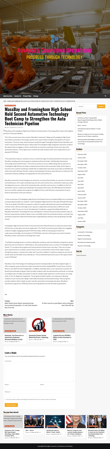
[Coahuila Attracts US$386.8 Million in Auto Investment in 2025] (63, 325)
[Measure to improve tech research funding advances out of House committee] (76, 421)
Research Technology (84, 246)
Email (42, 384)
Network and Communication (86, 242)
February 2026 (82, 154)
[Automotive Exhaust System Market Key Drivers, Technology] (39, 325)
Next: (58, 303)
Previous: (21, 304)
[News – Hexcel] (34, 421)
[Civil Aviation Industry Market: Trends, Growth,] (55, 421)
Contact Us (17, 96)
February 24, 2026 (14, 341)
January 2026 (82, 157)
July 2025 (80, 178)
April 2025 (81, 188)
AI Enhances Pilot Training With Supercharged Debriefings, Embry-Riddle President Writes (90, 120)
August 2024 (81, 214)
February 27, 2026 (55, 434)
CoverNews (60, 446)
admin (7, 127)
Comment (8, 361)
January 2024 (82, 221)
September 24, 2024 (15, 127)
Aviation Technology (84, 235)
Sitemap (35, 96)
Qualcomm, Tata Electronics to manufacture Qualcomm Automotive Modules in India (14, 337)
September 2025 (83, 171)
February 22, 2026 (62, 341)
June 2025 (81, 181)
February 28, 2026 (14, 437)
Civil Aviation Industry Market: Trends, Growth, (89, 130)
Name (7, 384)
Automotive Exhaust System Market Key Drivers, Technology (38, 336)
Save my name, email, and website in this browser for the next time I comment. (31, 399)
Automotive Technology (10, 105)
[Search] (105, 95)
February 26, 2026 (97, 437)
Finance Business (81, 255)
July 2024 (80, 218)
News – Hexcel (82, 125)
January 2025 (82, 198)
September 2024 (83, 211)
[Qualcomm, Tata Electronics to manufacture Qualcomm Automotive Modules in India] (14, 325)
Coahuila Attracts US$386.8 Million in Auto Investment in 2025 (62, 337)
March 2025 (81, 191)
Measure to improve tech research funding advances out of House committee (90, 135)
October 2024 (82, 208)
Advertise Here (7, 96)
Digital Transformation (84, 239)
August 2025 (81, 174)
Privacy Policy (27, 96)
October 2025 (82, 167)
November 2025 (82, 164)
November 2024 (82, 204)
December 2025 (82, 161)
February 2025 (82, 194)
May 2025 (81, 184)
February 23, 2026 (38, 339)
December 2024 (82, 201)
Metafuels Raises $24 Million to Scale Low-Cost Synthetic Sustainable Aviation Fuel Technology (90, 141)
